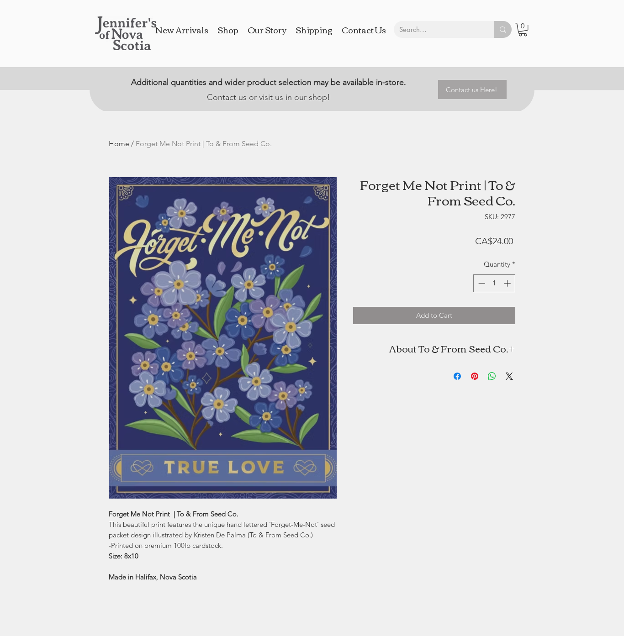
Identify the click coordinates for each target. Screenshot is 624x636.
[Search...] (503, 29)
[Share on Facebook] (457, 376)
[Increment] (508, 283)
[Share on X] (509, 376)
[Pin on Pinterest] (474, 376)
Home (119, 143)
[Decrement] (481, 283)
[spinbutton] (494, 283)
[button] (523, 29)
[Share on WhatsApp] (492, 376)
